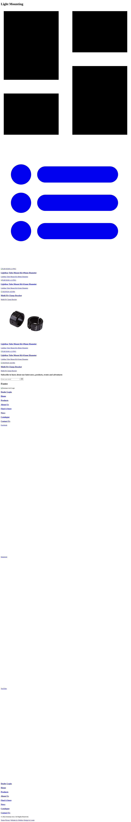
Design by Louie (29, 820)
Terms (3, 820)
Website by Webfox (17, 820)
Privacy (7, 820)
